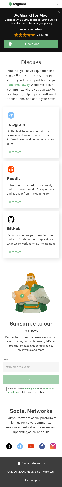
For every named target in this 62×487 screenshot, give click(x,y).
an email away (19, 85)
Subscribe (31, 379)
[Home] (17, 4)
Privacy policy (30, 388)
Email (6, 359)
